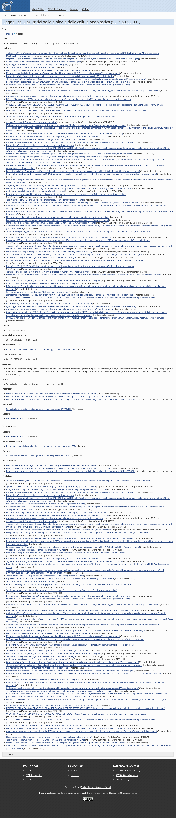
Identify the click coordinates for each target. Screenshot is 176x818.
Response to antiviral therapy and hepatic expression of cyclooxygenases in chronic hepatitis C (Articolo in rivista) (57, 136)
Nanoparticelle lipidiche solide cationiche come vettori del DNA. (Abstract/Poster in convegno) (48, 70)
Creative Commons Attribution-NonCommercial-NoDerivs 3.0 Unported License (101, 793)
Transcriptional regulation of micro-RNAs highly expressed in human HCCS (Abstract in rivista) (48, 271)
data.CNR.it (38, 9)
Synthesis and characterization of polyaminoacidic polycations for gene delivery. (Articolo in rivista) (51, 223)
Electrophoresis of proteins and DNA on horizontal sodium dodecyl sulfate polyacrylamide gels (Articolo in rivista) (57, 217)
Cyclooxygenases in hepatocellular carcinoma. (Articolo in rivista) (35, 191)
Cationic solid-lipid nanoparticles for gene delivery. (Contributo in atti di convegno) (43, 61)
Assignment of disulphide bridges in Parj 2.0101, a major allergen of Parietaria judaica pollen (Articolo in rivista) (56, 156)
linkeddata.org (122, 779)
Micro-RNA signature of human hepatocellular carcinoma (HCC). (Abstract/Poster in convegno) (49, 303)
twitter (74, 770)
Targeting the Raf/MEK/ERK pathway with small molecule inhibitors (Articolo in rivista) (45, 200)
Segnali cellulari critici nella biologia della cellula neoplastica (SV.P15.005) (39, 409)
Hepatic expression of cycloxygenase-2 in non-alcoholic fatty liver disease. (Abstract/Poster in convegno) (53, 280)
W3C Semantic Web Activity (128, 770)
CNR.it (85, 9)
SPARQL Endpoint (57, 9)
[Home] (15, 6)
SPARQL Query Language (127, 775)
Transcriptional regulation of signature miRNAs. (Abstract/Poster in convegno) (41, 257)
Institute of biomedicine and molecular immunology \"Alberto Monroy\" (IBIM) (41, 349)
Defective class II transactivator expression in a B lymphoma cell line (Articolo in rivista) (45, 139)
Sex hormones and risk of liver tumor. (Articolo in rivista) (31, 67)
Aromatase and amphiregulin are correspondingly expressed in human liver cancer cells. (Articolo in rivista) (54, 96)
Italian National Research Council (96, 787)
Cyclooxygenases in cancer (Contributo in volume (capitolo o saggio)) (37, 64)
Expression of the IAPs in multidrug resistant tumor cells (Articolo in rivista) (40, 145)
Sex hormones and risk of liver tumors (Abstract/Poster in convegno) (37, 292)
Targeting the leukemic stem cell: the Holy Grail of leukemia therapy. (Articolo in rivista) (45, 185)
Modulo (9, 34)
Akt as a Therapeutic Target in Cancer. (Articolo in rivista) (31, 122)
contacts (75, 775)
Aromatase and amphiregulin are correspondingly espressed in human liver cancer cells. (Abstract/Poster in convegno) (60, 309)
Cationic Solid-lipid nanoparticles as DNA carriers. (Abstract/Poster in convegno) (42, 283)
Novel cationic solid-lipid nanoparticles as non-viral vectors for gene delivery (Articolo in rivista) (49, 251)
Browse (74, 9)
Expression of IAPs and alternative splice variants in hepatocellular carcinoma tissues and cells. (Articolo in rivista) (57, 220)
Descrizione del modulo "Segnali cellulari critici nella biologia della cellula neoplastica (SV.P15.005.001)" (52, 393)
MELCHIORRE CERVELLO (17, 418)
